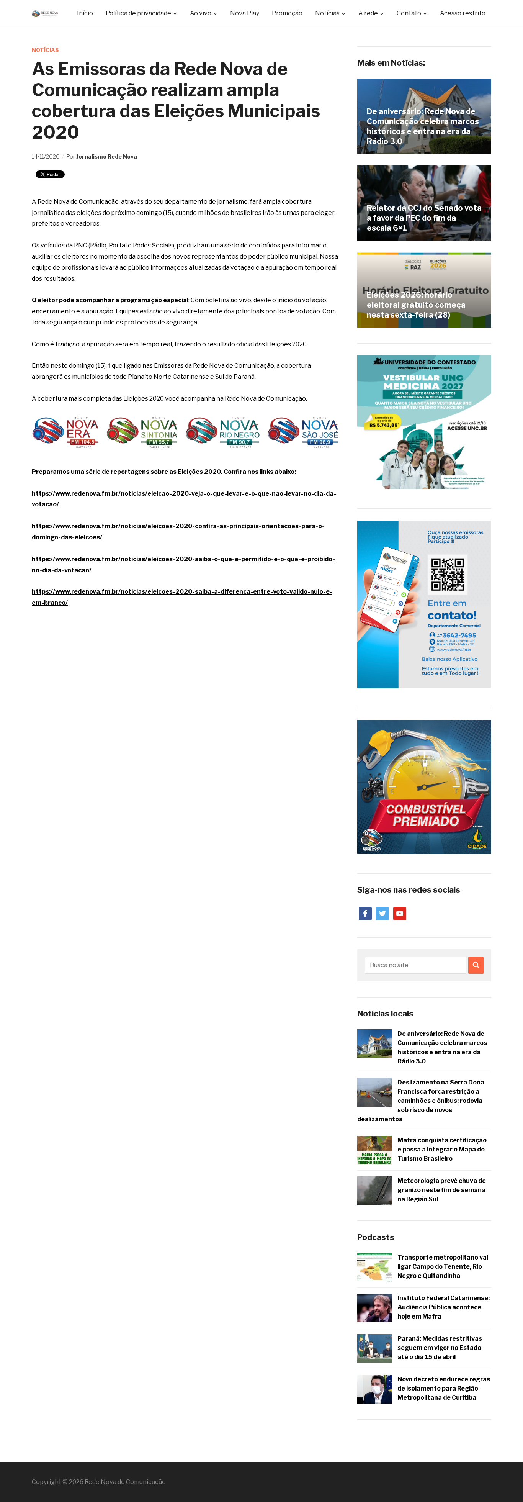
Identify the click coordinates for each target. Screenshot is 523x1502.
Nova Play (244, 13)
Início (85, 13)
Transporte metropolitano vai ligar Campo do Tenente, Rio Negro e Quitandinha (442, 1266)
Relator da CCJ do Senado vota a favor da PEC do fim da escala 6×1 (424, 218)
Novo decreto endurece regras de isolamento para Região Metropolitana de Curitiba (443, 1388)
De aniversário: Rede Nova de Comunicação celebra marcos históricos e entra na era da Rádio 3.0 (423, 126)
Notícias (45, 50)
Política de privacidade (138, 13)
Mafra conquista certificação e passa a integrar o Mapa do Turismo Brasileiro (442, 1149)
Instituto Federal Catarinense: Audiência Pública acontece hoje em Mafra (443, 1307)
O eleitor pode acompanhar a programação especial (110, 300)
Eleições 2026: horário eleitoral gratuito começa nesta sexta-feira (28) (416, 304)
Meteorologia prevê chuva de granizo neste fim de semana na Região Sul (441, 1190)
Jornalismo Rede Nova (106, 156)
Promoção (287, 13)
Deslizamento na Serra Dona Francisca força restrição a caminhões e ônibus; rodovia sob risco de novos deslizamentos (420, 1101)
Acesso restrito (462, 13)
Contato (409, 13)
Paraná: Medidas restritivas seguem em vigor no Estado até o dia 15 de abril (439, 1348)
